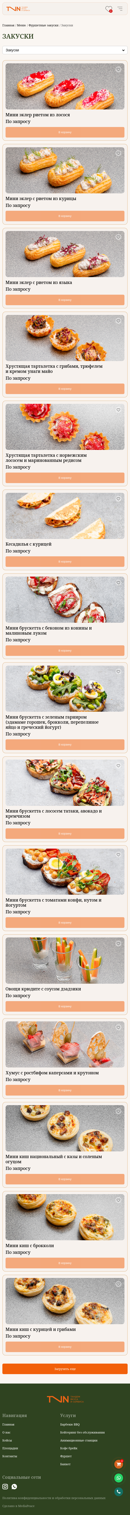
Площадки (10, 1448)
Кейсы (7, 1440)
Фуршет (66, 1456)
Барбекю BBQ (70, 1424)
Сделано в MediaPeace (18, 1506)
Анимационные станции (79, 1440)
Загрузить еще (65, 1369)
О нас (6, 1432)
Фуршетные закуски (43, 25)
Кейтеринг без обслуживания (82, 1432)
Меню (21, 25)
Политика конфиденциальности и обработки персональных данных (54, 1498)
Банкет (65, 1464)
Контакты (9, 1456)
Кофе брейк (68, 1448)
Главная (8, 25)
